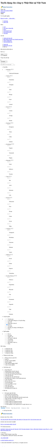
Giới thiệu (3, 429)
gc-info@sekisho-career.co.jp (7, 440)
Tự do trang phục (9, 382)
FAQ (29, 419)
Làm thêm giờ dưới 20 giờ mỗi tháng (13, 374)
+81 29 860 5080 (4, 437)
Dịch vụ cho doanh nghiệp (6, 424)
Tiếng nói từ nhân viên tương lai (15, 419)
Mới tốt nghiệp (8, 362)
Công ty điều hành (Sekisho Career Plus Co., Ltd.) (41, 429)
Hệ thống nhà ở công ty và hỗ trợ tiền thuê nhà (15, 378)
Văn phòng (10, 339)
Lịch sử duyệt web (7, 30)
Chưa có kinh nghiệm (10, 364)
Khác (9, 329)
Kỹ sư (9, 333)
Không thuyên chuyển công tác (12, 371)
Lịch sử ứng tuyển (7, 32)
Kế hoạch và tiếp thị (12, 338)
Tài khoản (5, 21)
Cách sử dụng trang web (35, 419)
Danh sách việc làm (7, 45)
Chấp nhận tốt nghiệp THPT (11, 363)
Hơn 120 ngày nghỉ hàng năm (11, 395)
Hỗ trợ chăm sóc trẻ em (10, 381)
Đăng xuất (5, 22)
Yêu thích (5, 33)
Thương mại (10, 319)
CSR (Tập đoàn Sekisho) (24, 429)
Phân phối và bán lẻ (12, 323)
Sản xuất (10, 322)
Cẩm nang (25, 419)
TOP (4, 27)
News (4, 29)
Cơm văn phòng (8, 379)
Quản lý (7, 359)
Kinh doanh (10, 341)
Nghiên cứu (10, 336)
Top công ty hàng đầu (8, 28)
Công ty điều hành (7, 40)
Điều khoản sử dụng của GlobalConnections (13, 39)
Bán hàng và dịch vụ (12, 342)
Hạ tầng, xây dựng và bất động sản (15, 327)
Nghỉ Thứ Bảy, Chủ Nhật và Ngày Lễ (13, 398)
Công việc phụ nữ (9, 375)
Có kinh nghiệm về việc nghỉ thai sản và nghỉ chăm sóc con (18, 404)
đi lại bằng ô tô (8, 369)
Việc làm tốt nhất (4, 419)
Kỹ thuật (10, 335)
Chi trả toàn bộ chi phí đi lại (11, 394)
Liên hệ (14, 424)
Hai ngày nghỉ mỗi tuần (10, 393)
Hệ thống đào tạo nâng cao (11, 388)
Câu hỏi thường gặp (7, 42)
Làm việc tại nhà (8, 385)
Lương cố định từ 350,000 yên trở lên (13, 401)
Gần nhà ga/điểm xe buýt (10, 383)
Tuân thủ (16, 429)
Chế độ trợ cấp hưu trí (10, 400)
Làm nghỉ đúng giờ (9, 386)
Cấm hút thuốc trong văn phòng (12, 372)
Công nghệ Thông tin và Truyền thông (16, 320)
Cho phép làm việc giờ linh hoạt (12, 376)
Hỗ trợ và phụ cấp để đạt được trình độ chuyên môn (16, 397)
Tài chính (10, 326)
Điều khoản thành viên (6, 430)
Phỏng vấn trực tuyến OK (11, 357)
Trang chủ (5, 44)
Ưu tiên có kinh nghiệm (10, 360)
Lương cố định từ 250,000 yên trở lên (13, 402)
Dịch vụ (9, 324)
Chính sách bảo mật (7, 38)
